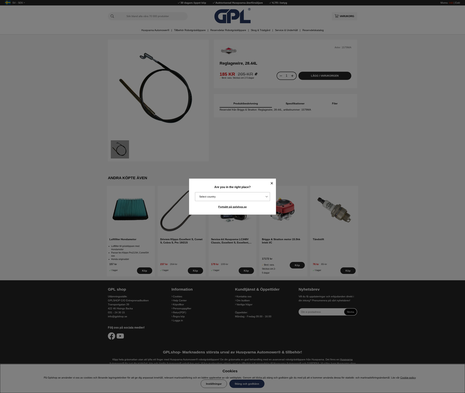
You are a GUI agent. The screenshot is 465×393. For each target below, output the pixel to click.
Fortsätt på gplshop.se (232, 206)
